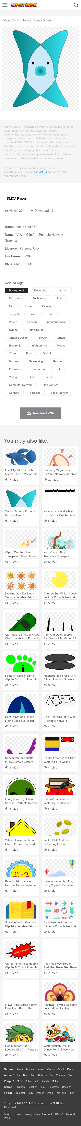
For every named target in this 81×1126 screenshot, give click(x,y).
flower (28, 306)
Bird (33, 1075)
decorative (41, 290)
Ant (18, 1075)
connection (16, 369)
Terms (18, 1114)
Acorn (20, 1069)
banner (57, 361)
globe (32, 377)
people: (9, 1081)
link (58, 369)
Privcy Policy (32, 1114)
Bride (36, 1081)
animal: (9, 1075)
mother (55, 1081)
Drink (50, 1093)
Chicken (60, 1075)
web (33, 314)
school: (9, 1086)
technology (40, 298)
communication (56, 321)
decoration (16, 298)
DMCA (59, 1114)
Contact (47, 1114)
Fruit (71, 1093)
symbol (13, 329)
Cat (51, 1075)
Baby (28, 1081)
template (14, 314)
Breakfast (20, 1093)
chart (12, 353)
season (32, 321)
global (47, 353)
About (7, 1114)
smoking (35, 392)
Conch (60, 1069)
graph (61, 337)
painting (47, 306)
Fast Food (60, 1093)
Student (21, 1087)
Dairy (30, 1093)
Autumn (30, 1069)
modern (14, 361)
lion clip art (50, 384)
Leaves (40, 1069)
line (60, 298)
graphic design (18, 337)
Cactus (51, 1069)
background (16, 290)
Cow (70, 1075)
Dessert (40, 1093)
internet (62, 290)
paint (29, 353)
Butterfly (42, 1075)
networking (36, 361)
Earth (70, 1069)
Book (42, 1087)
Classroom (53, 1087)
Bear (25, 1075)
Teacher (32, 1087)
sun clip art (36, 329)
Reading (66, 1087)
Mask (20, 1081)
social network (60, 392)
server (43, 337)
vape (49, 377)
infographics (39, 345)
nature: (9, 1069)
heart (50, 314)
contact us (40, 171)
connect (14, 392)
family (45, 1081)
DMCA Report (17, 198)
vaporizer (39, 369)
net (11, 306)
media (61, 345)
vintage (13, 377)
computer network (20, 384)
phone (13, 321)
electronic (15, 345)
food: (8, 1092)
